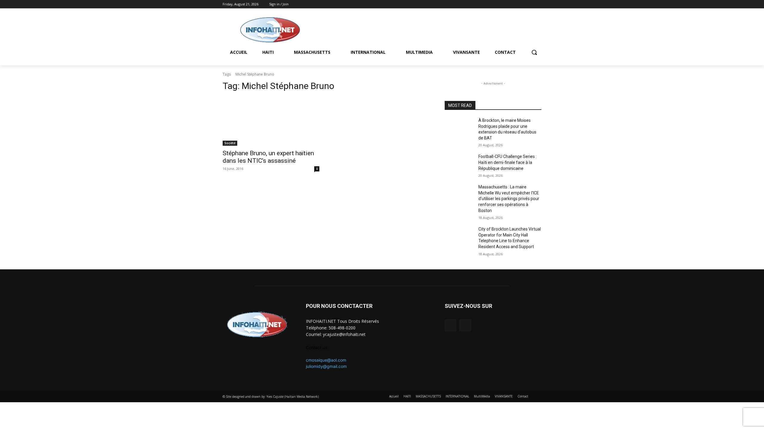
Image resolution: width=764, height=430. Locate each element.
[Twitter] (538, 4)
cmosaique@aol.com (326, 360)
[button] (534, 52)
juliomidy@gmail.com (326, 366)
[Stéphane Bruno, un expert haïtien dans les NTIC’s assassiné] (271, 121)
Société (229, 143)
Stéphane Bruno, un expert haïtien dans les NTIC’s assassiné (268, 157)
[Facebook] (529, 4)
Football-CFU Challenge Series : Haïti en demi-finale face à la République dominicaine (507, 162)
